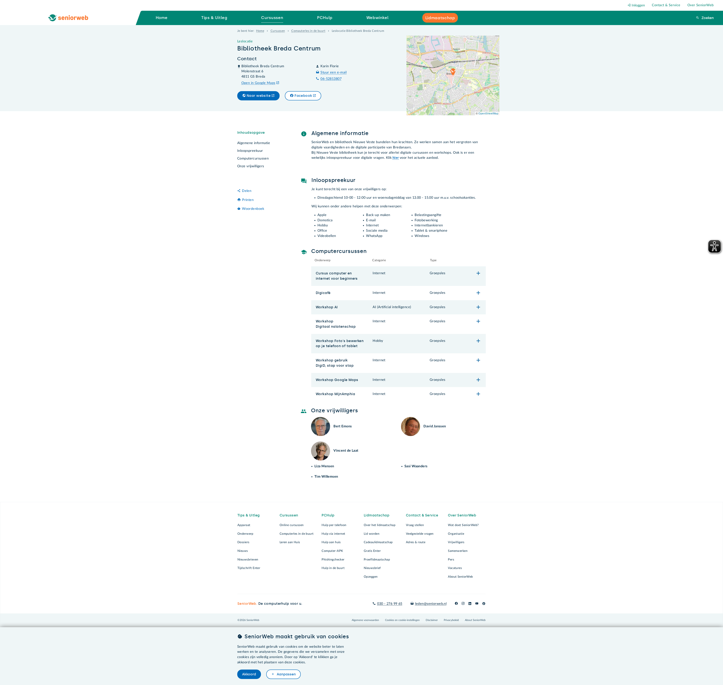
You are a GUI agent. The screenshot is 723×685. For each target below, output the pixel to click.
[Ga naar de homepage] (71, 18)
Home (260, 30)
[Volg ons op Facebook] (456, 604)
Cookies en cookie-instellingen (402, 620)
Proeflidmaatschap (377, 559)
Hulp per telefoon (334, 525)
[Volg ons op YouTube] (477, 604)
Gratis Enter (372, 550)
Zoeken (707, 18)
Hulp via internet (333, 533)
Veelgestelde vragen (420, 533)
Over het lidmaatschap (379, 525)
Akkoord (249, 674)
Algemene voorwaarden (365, 620)
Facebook (303, 96)
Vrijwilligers (456, 542)
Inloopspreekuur (250, 151)
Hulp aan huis (331, 542)
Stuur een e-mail (333, 72)
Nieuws (242, 550)
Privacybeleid (451, 620)
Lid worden (371, 533)
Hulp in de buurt (333, 568)
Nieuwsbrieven (247, 559)
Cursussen (278, 30)
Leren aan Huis (290, 542)
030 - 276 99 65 (389, 604)
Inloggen (638, 5)
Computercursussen (253, 158)
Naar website (259, 96)
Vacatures (455, 568)
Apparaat (243, 525)
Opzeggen (371, 576)
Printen (248, 200)
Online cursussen (292, 525)
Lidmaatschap (376, 515)
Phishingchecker (333, 559)
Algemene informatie (253, 143)
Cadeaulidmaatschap (378, 542)
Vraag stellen (415, 525)
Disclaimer (432, 620)
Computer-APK (332, 550)
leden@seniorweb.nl (431, 604)
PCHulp (328, 515)
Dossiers (243, 542)
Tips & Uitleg (248, 515)
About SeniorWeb (460, 576)
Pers (451, 559)
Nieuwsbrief (372, 568)
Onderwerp (245, 533)
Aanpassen (286, 674)
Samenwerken (458, 550)
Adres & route (416, 542)
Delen (246, 191)
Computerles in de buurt (308, 30)
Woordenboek (253, 209)
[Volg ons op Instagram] (463, 604)
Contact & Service (666, 5)
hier (396, 158)
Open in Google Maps (258, 83)
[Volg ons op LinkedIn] (470, 604)
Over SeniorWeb (700, 5)
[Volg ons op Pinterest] (484, 604)
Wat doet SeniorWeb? (463, 525)
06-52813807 (331, 79)
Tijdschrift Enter (248, 568)
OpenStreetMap (488, 113)
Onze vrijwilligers (250, 166)
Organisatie (456, 533)
